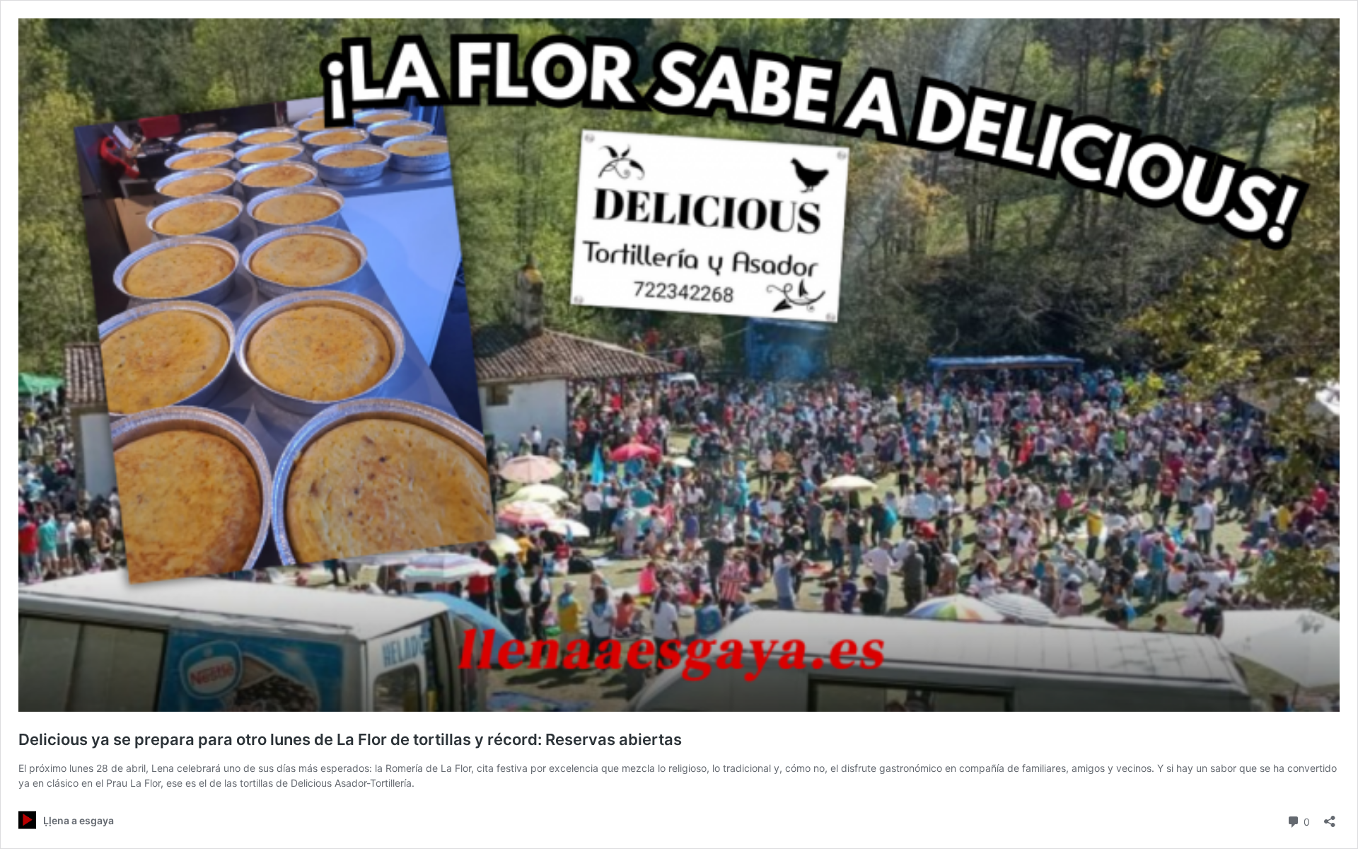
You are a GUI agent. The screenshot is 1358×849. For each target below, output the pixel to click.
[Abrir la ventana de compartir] (1330, 817)
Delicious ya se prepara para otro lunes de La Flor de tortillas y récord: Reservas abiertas (350, 739)
